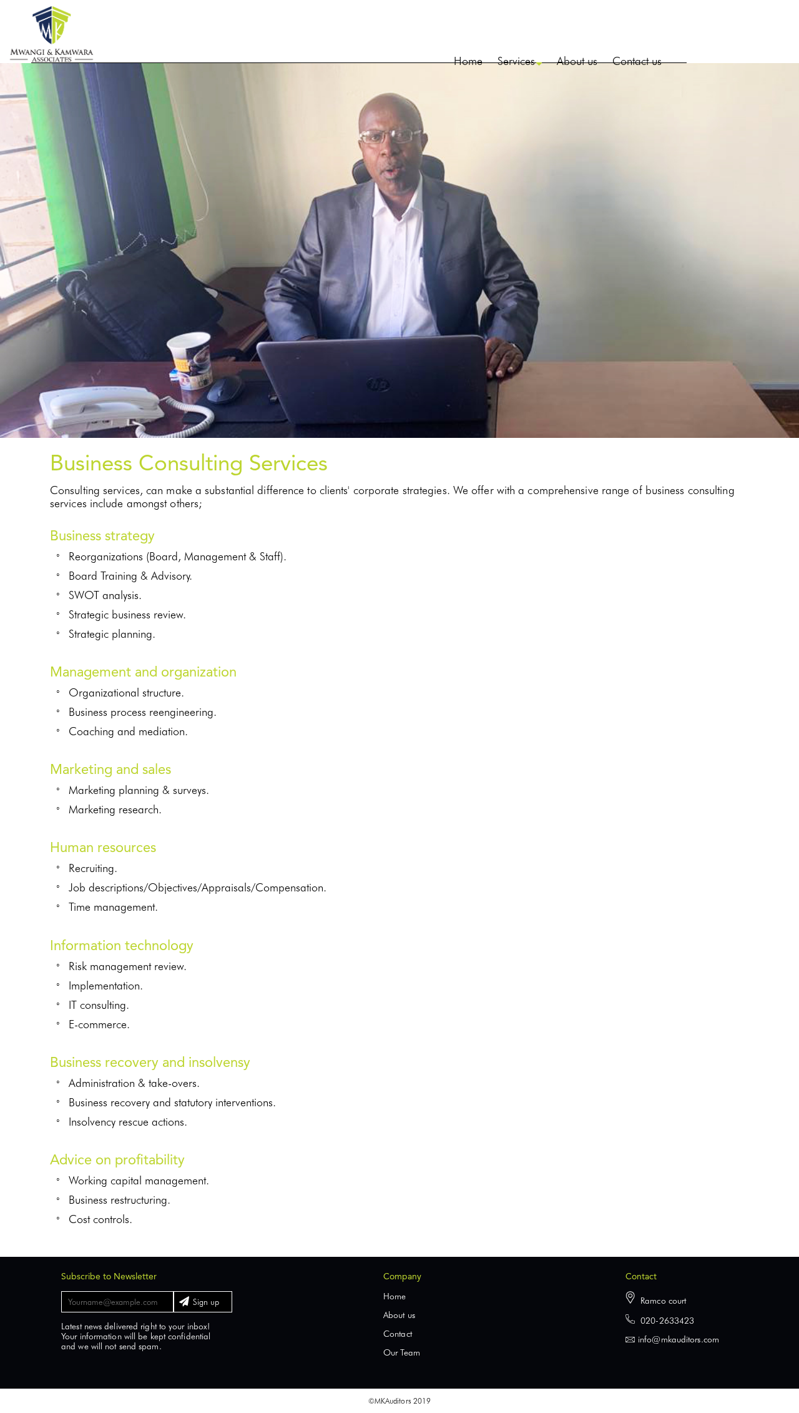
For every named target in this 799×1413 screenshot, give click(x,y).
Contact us (637, 60)
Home (468, 60)
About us (577, 60)
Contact (397, 1334)
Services (516, 60)
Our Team (401, 1352)
